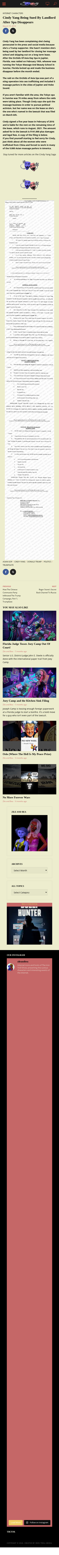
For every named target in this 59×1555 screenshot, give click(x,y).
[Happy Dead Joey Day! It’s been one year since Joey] (29, 1288)
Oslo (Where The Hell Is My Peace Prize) (27, 754)
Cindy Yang (19, 561)
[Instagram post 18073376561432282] (29, 1017)
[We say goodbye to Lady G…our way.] (29, 1071)
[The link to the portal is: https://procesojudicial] (29, 1396)
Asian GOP (7, 561)
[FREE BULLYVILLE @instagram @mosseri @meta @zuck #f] (29, 990)
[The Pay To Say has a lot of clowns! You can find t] (29, 1423)
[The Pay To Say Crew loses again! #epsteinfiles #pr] (29, 1504)
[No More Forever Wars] (29, 779)
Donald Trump (34, 561)
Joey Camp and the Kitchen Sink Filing (26, 700)
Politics (47, 561)
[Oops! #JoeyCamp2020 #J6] (29, 1207)
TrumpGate (8, 565)
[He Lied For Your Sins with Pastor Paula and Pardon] (29, 1261)
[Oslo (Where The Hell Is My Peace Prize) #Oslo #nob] (29, 1477)
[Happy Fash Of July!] (29, 1099)
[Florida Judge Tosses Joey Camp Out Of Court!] (29, 626)
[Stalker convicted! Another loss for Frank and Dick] (29, 1450)
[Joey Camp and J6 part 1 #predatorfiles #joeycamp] (29, 1369)
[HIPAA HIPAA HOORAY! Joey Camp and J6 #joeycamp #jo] (29, 1342)
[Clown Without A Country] (29, 1234)
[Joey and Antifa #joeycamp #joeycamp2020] (29, 1180)
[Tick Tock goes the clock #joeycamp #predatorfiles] (29, 1315)
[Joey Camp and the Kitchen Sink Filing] (29, 683)
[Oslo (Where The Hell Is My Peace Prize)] (29, 736)
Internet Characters (13, 13)
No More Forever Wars (16, 797)
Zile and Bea (8, 651)
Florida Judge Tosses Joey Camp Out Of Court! (26, 645)
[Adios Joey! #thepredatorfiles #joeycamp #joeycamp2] (29, 1153)
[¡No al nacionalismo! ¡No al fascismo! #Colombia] (29, 1126)
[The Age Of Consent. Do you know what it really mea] (29, 1044)
